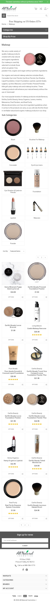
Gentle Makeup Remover (36, 328)
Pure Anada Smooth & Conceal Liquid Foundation (13, 372)
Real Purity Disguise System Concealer (13, 506)
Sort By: (5, 251)
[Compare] (40, 8)
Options (11, 297)
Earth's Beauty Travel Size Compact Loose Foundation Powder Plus (37, 373)
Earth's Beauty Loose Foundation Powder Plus (37, 417)
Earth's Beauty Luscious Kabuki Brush (37, 506)
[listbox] (17, 251)
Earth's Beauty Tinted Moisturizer (37, 461)
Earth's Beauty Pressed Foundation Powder (37, 288)
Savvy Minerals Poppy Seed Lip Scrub (13, 288)
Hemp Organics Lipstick (13, 461)
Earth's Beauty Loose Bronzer (13, 326)
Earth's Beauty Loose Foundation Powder (13, 417)
